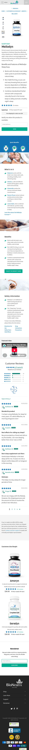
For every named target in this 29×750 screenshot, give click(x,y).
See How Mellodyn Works (14, 144)
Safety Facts (8, 330)
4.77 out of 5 (18, 367)
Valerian (9, 182)
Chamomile (10, 188)
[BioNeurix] (14, 2)
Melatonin (10, 173)
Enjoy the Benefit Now (13, 271)
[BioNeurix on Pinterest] (17, 708)
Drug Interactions (18, 327)
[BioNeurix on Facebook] (14, 708)
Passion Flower (11, 195)
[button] (7, 105)
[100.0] (14, 389)
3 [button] (14, 509)
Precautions (18, 330)
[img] (6, 404)
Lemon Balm (10, 204)
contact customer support (12, 530)
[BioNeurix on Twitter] (11, 708)
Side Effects (8, 332)
